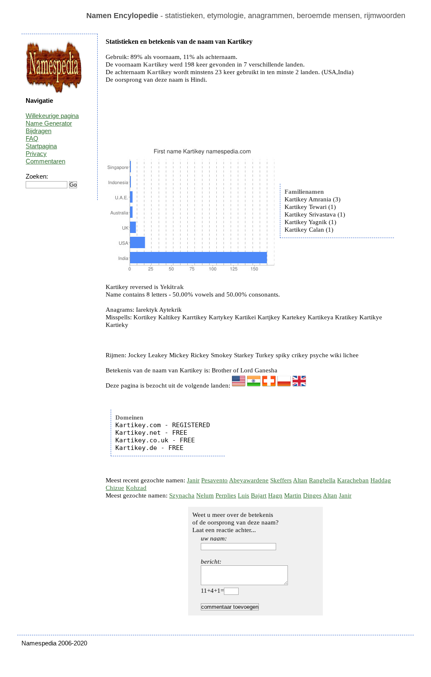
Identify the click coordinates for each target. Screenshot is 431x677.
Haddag (380, 480)
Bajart (258, 495)
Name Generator (49, 123)
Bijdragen (38, 130)
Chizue (115, 487)
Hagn (275, 495)
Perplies (226, 495)
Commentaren (45, 161)
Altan (300, 480)
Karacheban (353, 480)
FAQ (32, 138)
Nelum (205, 495)
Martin (292, 495)
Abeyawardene (249, 480)
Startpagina (41, 146)
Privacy (36, 153)
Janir (193, 480)
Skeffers (281, 480)
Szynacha (181, 495)
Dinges (312, 495)
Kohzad (136, 487)
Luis (243, 495)
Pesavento (214, 480)
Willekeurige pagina (52, 115)
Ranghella (322, 480)
